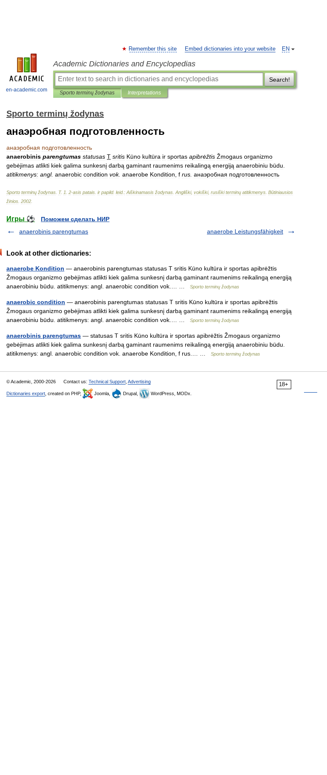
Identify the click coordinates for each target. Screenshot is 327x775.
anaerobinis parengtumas (53, 231)
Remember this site (153, 49)
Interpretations (144, 93)
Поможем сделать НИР (75, 219)
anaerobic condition (35, 302)
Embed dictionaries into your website (230, 49)
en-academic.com (26, 90)
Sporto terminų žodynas (87, 93)
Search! (279, 79)
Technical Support (107, 381)
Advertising (139, 381)
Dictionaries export (25, 393)
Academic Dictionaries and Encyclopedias (124, 64)
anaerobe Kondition (35, 268)
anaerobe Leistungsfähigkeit (245, 231)
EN (286, 49)
